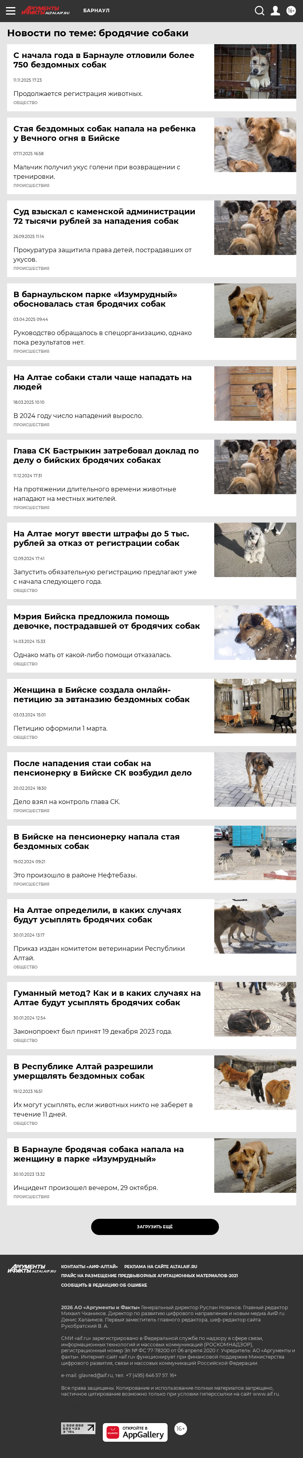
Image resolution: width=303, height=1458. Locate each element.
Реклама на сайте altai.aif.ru (160, 1266)
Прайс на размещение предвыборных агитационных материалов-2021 (149, 1275)
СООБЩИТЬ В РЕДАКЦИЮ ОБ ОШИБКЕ (104, 1285)
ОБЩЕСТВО (25, 103)
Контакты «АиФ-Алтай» (89, 1266)
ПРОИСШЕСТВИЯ (31, 186)
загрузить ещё (155, 1226)
